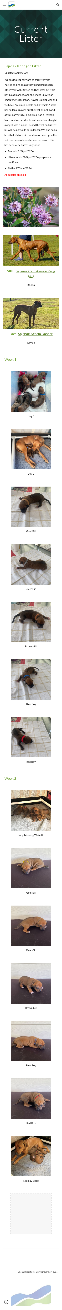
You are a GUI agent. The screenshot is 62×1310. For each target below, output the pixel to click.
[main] (31, 33)
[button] (4, 4)
